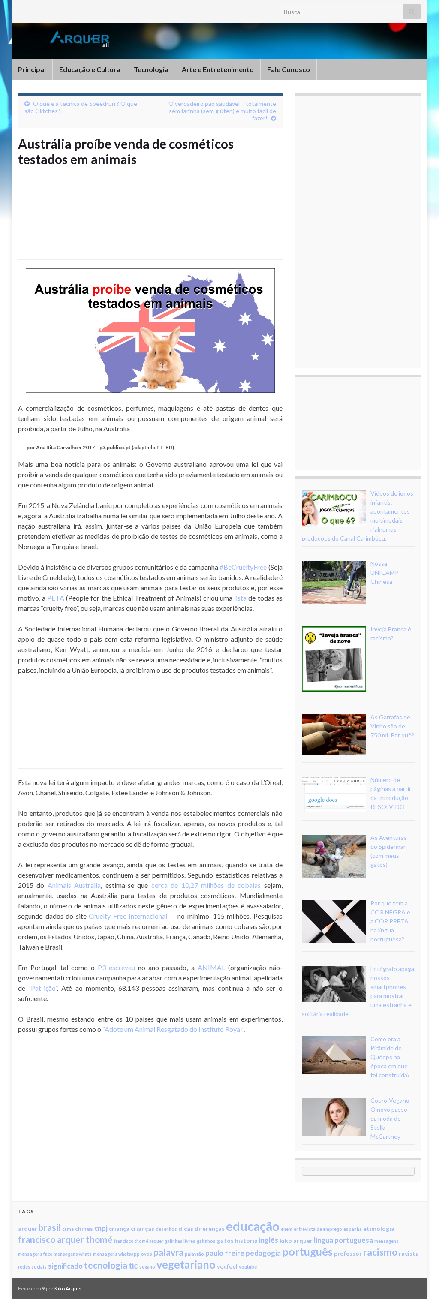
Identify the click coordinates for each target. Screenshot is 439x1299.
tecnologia (105, 1265)
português (307, 1251)
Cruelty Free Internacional (128, 916)
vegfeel (227, 1266)
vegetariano (186, 1264)
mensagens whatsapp (116, 1254)
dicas (185, 1228)
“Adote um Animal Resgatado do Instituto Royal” (173, 1029)
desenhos (166, 1229)
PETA (55, 598)
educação (253, 1225)
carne (68, 1229)
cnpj (101, 1228)
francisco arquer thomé (65, 1239)
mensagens (386, 1241)
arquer (27, 1228)
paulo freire (224, 1252)
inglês (268, 1240)
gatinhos (206, 1241)
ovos (146, 1254)
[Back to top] (419, 1279)
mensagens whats (73, 1254)
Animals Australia (74, 885)
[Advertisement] (174, 227)
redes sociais (32, 1266)
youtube (248, 1266)
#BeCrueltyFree (243, 567)
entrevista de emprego (318, 1229)
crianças (142, 1228)
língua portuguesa (343, 1240)
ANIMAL (211, 967)
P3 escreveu (116, 967)
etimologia (378, 1228)
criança (119, 1228)
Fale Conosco (288, 69)
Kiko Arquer (68, 1288)
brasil (50, 1227)
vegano (147, 1266)
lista (240, 598)
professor (348, 1253)
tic (133, 1265)
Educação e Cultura (89, 69)
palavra (168, 1252)
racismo (380, 1252)
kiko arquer (296, 1240)
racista (409, 1253)
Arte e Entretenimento (218, 69)
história (246, 1240)
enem (286, 1229)
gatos (225, 1240)
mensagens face (35, 1254)
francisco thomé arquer (138, 1241)
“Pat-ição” (42, 988)
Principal (32, 69)
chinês (84, 1228)
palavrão (194, 1254)
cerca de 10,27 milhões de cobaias (206, 885)
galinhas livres (180, 1241)
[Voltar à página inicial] (219, 41)
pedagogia (263, 1252)
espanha (352, 1229)
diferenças (210, 1228)
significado (65, 1265)
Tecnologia (151, 69)
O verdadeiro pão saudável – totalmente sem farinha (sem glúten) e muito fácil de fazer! (222, 111)
